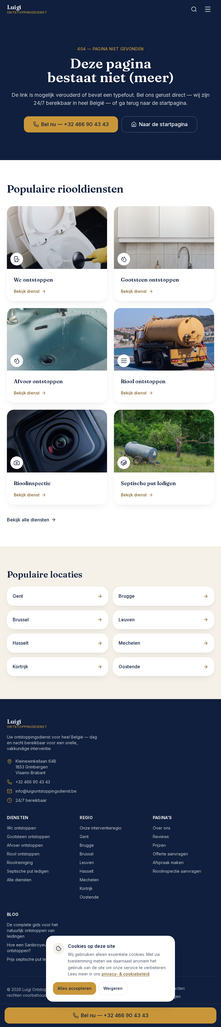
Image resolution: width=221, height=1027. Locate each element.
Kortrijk (86, 888)
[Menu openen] (207, 9)
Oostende (89, 897)
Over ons (161, 827)
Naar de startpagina (163, 124)
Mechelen (89, 879)
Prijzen (159, 845)
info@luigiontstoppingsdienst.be (46, 791)
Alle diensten (19, 879)
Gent (84, 836)
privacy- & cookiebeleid (125, 973)
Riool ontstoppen (23, 853)
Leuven (87, 862)
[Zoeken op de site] (194, 9)
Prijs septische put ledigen (32, 959)
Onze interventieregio (100, 827)
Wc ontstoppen (21, 827)
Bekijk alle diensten (28, 520)
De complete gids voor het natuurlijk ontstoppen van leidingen (32, 930)
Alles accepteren (75, 988)
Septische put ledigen (28, 871)
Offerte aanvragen (170, 853)
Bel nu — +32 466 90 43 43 (75, 124)
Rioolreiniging (20, 862)
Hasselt (87, 871)
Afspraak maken (168, 862)
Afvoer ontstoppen (25, 845)
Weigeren (113, 988)
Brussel (87, 853)
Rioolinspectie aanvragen (177, 871)
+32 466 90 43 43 (33, 781)
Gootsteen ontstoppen (28, 836)
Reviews (161, 836)
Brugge (87, 845)
